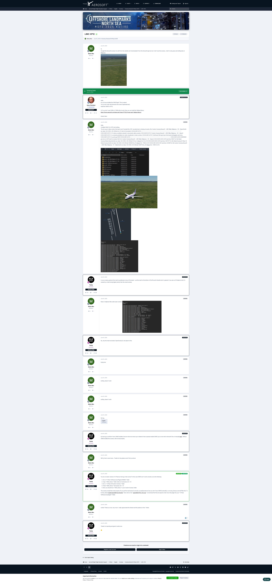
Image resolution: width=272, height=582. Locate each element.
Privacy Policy (94, 571)
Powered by (182, 571)
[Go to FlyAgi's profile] (91, 279)
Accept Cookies (173, 577)
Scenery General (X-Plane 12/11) (110, 38)
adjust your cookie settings (128, 578)
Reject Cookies (184, 577)
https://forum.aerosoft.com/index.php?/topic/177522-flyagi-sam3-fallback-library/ (121, 112)
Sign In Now (162, 549)
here (181, 436)
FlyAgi (91, 285)
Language (86, 571)
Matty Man (89, 38)
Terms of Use (90, 580)
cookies (93, 578)
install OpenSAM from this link (115, 492)
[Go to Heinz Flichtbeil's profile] (91, 100)
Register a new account (110, 549)
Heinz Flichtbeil (91, 105)
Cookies (100, 571)
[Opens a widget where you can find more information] (267, 579)
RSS (105, 571)
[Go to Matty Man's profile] (85, 38)
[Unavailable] (114, 55)
